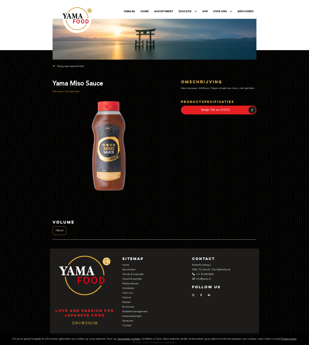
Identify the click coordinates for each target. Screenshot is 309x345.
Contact (126, 325)
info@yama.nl (203, 279)
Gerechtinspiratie (132, 279)
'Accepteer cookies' (129, 339)
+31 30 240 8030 (205, 274)
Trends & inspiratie (133, 274)
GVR (205, 11)
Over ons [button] (221, 11)
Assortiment (163, 11)
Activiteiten (128, 288)
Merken (126, 302)
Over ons (127, 293)
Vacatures (127, 321)
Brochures (246, 11)
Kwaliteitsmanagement (135, 311)
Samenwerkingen (132, 316)
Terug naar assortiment (70, 66)
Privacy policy (288, 339)
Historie (126, 297)
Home (145, 11)
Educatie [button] (186, 11)
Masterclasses (130, 283)
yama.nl (129, 11)
